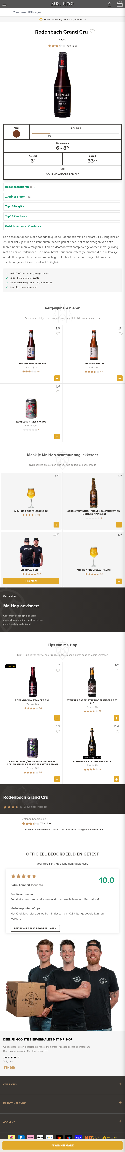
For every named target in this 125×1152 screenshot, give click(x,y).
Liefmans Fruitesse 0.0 (31, 363)
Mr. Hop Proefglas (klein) (31, 511)
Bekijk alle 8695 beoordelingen (35, 928)
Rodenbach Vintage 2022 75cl (92, 761)
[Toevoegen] (57, 378)
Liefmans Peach (94, 363)
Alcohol (33, 155)
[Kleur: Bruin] (16, 134)
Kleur (16, 127)
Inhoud (92, 155)
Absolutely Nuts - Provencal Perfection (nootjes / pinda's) (93, 512)
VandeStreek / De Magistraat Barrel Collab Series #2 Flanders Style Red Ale (33, 763)
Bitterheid (75, 127)
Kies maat (31, 580)
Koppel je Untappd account (65, 19)
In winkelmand (62, 1145)
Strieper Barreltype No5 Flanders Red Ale (92, 702)
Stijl (63, 168)
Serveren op (62, 143)
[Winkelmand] (119, 4)
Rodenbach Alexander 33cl (33, 700)
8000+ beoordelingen (24, 278)
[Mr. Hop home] (62, 4)
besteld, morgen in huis (30, 273)
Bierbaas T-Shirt (31, 569)
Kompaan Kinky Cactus (31, 421)
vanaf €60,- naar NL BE (31, 282)
